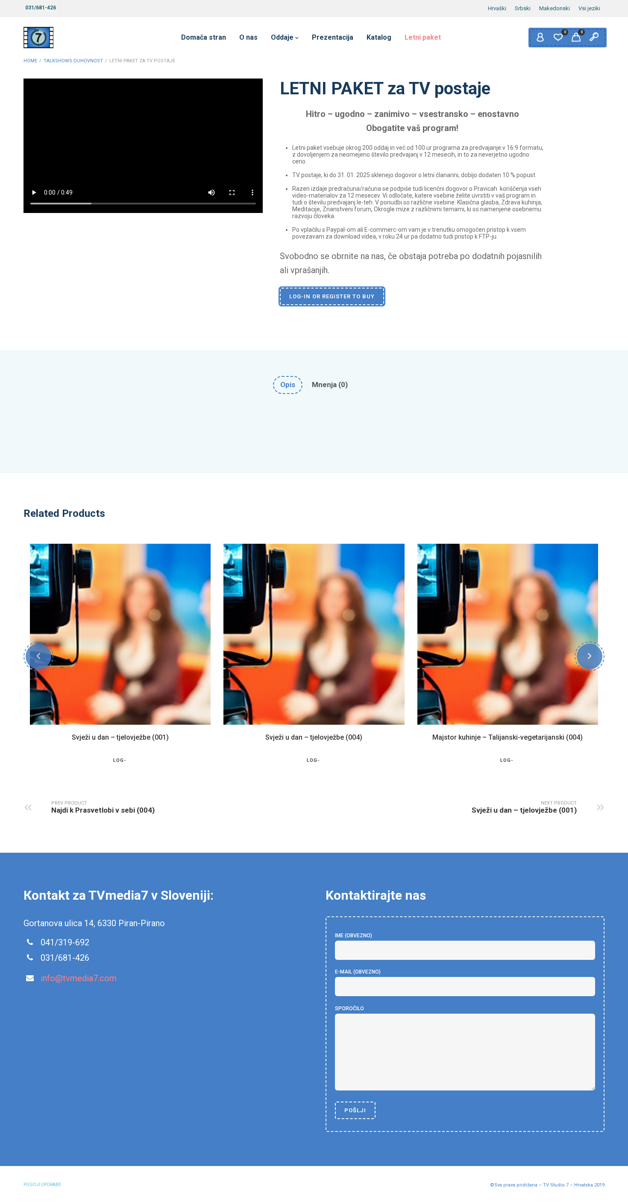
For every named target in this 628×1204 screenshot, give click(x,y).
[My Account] (540, 37)
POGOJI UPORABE (42, 1184)
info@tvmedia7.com (79, 978)
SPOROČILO (349, 1009)
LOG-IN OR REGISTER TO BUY (332, 296)
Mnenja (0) (330, 384)
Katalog (379, 37)
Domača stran (203, 37)
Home (30, 61)
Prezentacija (332, 37)
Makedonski (554, 8)
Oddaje (282, 37)
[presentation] (38, 656)
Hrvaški (497, 8)
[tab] (287, 385)
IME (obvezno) (353, 936)
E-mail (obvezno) (358, 972)
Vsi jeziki (589, 8)
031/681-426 (40, 8)
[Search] (593, 37)
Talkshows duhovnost (73, 61)
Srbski (523, 8)
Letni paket (423, 37)
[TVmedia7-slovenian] (38, 37)
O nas (248, 37)
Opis (287, 384)
